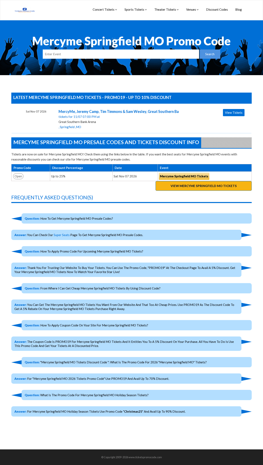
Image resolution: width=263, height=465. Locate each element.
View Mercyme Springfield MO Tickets (204, 186)
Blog (238, 9)
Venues (191, 9)
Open (18, 176)
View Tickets (233, 112)
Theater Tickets (165, 9)
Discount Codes (217, 9)
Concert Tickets (104, 9)
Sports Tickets (135, 9)
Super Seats (62, 235)
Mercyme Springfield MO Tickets (184, 176)
